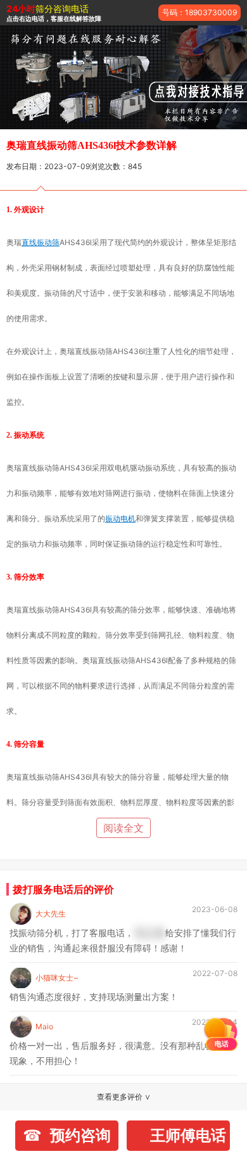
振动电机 (120, 518)
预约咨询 (80, 1135)
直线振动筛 (41, 242)
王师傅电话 (188, 1135)
